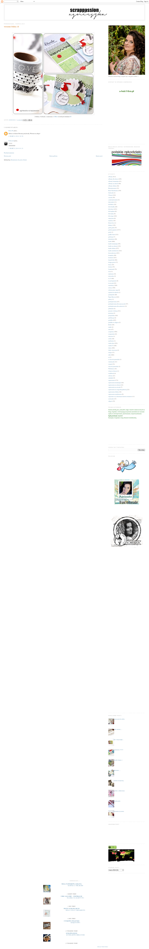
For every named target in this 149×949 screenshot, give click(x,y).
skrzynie (110, 336)
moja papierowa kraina (72, 884)
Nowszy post (7, 156)
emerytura (111, 218)
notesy (110, 288)
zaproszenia (111, 380)
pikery (110, 299)
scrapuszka (111, 334)
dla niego (111, 216)
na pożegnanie (112, 281)
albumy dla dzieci (113, 179)
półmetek (111, 308)
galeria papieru (112, 230)
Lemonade (111, 269)
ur (108, 357)
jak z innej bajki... (118, 739)
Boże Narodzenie (113, 190)
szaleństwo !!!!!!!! (118, 750)
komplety (111, 255)
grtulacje (110, 237)
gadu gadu (111, 227)
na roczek (111, 283)
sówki (110, 339)
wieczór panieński (113, 366)
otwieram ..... (117, 770)
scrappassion (71, 933)
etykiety (110, 220)
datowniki (111, 202)
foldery (110, 225)
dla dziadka (111, 207)
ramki (109, 327)
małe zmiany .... (118, 729)
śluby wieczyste (112, 350)
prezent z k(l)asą (112, 311)
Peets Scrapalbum (71, 908)
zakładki (110, 378)
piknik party (117, 801)
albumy (110, 177)
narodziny (111, 285)
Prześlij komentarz (9, 153)
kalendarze (111, 239)
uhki (109, 355)
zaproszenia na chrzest (114, 385)
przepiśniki (111, 315)
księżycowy (75, 922)
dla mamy (111, 214)
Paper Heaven (112, 297)
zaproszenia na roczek (114, 387)
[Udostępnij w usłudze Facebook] (29, 120)
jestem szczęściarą (119, 780)
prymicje (110, 313)
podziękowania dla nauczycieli (116, 304)
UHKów (56, 116)
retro (109, 329)
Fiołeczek (11, 141)
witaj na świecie (112, 371)
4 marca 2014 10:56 (16, 136)
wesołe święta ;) (118, 760)
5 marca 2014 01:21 (16, 148)
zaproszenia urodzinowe (115, 394)
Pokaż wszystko (102, 946)
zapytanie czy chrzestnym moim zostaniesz (120, 396)
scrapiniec (111, 332)
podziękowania (112, 302)
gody (109, 232)
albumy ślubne (112, 186)
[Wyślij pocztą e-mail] (24, 120)
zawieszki (111, 399)
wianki (110, 364)
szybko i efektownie (119, 791)
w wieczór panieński (114, 359)
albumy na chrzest (113, 183)
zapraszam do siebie (119, 719)
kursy (109, 265)
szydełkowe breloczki (75, 935)
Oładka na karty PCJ (75, 898)
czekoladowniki (112, 200)
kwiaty (110, 267)
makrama (110, 274)
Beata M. (11, 131)
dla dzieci (111, 209)
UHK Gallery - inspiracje (71, 896)
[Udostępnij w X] (27, 120)
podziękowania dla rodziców (116, 306)
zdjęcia (110, 401)
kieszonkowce (112, 253)
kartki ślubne (112, 248)
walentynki (111, 362)
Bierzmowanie (112, 188)
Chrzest (110, 195)
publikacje (111, 318)
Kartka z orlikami (75, 885)
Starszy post (99, 156)
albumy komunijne (113, 181)
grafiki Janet (111, 234)
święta (110, 352)
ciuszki (110, 197)
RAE (109, 325)
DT (71, 116)
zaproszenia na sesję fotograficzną (117, 389)
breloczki (111, 193)
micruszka (111, 276)
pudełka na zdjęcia (113, 322)
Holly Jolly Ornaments (75, 910)
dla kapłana (111, 211)
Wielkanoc (111, 369)
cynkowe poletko (71, 921)
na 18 (109, 278)
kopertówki (111, 260)
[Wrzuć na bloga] (26, 120)
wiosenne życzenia (119, 811)
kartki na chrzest (112, 246)
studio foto (111, 343)
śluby (109, 348)
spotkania (111, 341)
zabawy (110, 376)
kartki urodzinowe (113, 251)
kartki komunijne (113, 244)
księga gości (111, 262)
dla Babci (111, 204)
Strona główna (53, 156)
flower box (111, 223)
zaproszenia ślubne (113, 392)
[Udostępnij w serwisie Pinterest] (31, 120)
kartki (110, 241)
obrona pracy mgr (113, 290)
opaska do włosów (113, 292)
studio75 (110, 345)
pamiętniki (111, 295)
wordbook (111, 373)
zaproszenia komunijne (114, 383)
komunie (110, 257)
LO (109, 271)
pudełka (110, 320)
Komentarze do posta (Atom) (19, 160)
